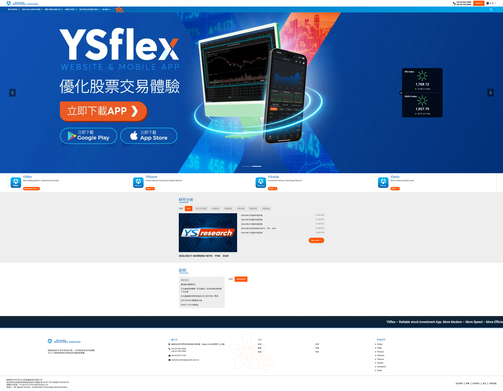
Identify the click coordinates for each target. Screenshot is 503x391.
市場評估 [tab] (215, 208)
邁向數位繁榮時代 (188, 284)
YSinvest (380, 352)
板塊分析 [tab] (253, 208)
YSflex (379, 348)
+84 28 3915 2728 (178, 355)
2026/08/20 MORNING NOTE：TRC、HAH (258, 228)
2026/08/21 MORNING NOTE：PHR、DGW (204, 255)
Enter (149, 188)
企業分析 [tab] (240, 208)
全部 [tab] (188, 208)
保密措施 (492, 383)
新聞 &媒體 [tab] (241, 279)
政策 (484, 383)
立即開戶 (479, 3)
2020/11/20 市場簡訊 (189, 305)
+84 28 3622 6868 (463, 2)
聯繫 (467, 383)
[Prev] (12, 93)
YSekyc (380, 344)
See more (315, 240)
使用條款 (476, 383)
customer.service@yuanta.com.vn (185, 360)
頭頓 (259, 352)
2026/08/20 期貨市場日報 (251, 224)
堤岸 (317, 344)
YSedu (379, 370)
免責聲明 (459, 383)
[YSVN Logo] (22, 3)
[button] (491, 3)
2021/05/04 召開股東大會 (191, 300)
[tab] (181, 208)
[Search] (491, 9)
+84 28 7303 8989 (463, 4)
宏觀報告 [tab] (228, 208)
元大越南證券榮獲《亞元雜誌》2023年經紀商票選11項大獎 (201, 290)
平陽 (317, 348)
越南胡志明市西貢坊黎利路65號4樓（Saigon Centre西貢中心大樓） (198, 344)
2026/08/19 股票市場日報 (251, 233)
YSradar (380, 363)
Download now (30, 188)
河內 (259, 344)
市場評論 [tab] (266, 208)
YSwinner (380, 355)
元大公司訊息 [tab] (201, 208)
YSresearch (381, 367)
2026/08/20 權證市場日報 (251, 220)
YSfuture (380, 359)
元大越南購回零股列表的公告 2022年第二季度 (199, 296)
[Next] (490, 93)
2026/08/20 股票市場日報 (251, 215)
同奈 (317, 352)
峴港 (259, 348)
